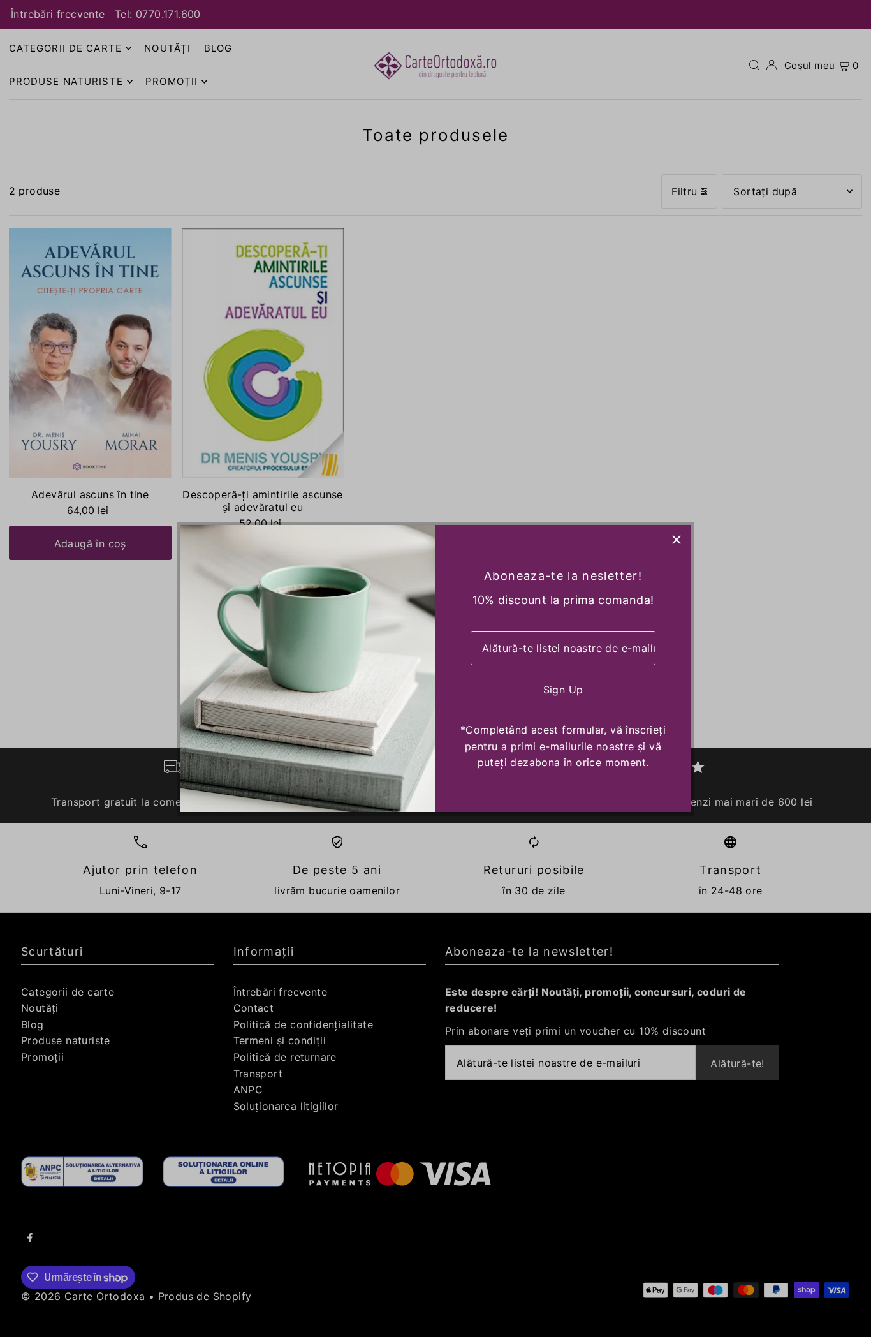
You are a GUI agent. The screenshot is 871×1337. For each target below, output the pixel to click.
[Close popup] (676, 539)
